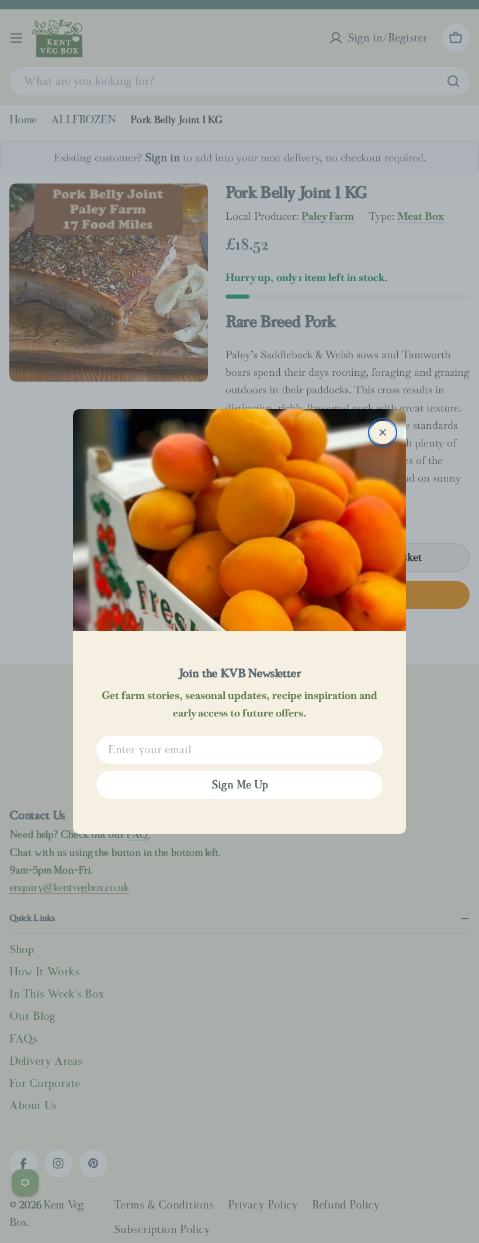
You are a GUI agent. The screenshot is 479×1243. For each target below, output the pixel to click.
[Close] (382, 432)
